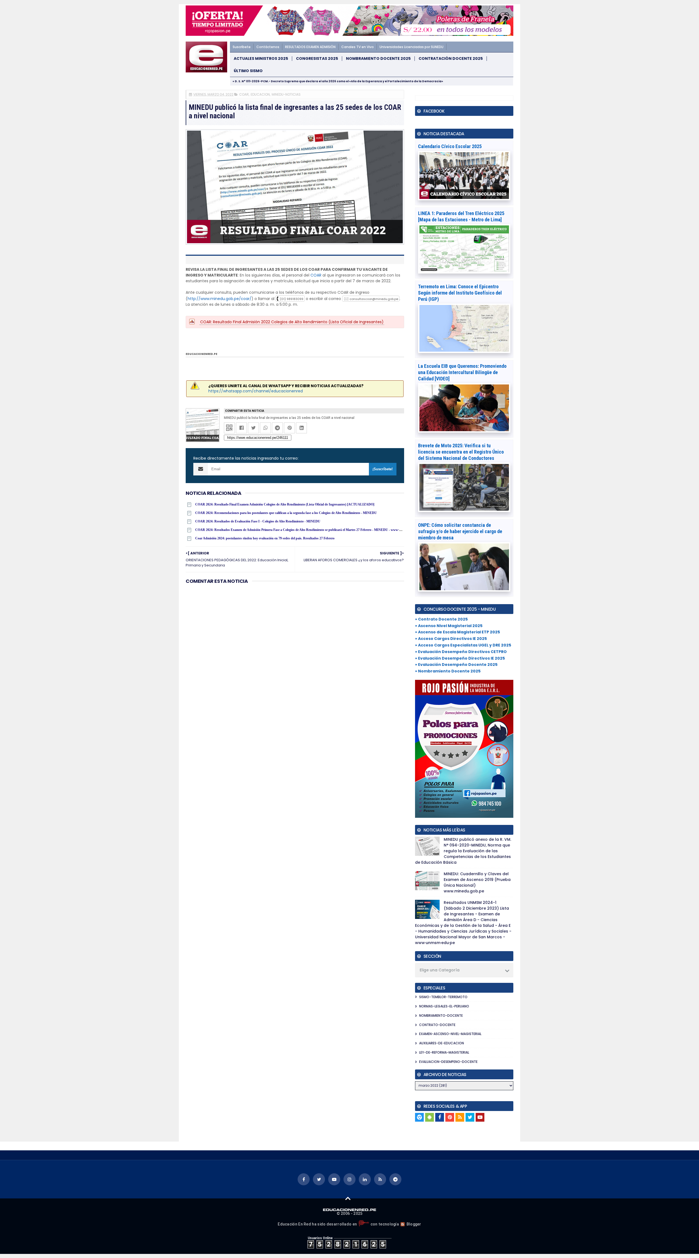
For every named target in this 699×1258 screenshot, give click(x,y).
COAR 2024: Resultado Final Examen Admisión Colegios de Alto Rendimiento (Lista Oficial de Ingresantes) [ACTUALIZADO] (284, 504)
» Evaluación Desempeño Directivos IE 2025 (460, 658)
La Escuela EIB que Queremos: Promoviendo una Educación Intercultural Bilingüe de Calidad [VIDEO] (462, 372)
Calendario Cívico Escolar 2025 (450, 146)
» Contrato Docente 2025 (441, 619)
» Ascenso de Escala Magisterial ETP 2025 (457, 632)
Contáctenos (267, 47)
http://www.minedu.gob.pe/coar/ (219, 298)
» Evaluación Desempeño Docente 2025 (456, 664)
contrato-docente (437, 1024)
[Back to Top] (348, 1198)
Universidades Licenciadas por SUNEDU (411, 47)
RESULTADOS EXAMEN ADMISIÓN (310, 47)
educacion (260, 94)
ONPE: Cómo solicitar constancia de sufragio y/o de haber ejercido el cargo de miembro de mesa (460, 531)
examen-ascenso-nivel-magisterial (450, 1033)
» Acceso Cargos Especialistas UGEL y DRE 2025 (463, 645)
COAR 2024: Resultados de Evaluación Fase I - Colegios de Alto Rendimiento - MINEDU (257, 521)
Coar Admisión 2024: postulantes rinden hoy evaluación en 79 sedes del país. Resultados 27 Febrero (264, 538)
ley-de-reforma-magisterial (444, 1052)
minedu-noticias (286, 94)
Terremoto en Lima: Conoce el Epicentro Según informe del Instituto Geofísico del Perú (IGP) (460, 293)
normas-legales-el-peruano (444, 1006)
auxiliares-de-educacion (441, 1043)
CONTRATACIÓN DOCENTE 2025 (451, 58)
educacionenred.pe (201, 354)
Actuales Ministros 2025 (261, 58)
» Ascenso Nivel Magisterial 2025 (448, 625)
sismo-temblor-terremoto (443, 997)
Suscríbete (242, 47)
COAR (315, 275)
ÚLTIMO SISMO (248, 71)
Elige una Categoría (440, 970)
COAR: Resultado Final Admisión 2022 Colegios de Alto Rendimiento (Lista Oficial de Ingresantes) (292, 322)
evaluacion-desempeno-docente (448, 1061)
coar (244, 94)
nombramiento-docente (441, 1015)
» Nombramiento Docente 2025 (448, 671)
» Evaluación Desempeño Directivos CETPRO (461, 651)
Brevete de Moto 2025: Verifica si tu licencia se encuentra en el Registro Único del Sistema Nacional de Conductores (461, 452)
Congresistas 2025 (317, 58)
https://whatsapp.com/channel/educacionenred (255, 391)
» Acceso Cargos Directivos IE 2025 (451, 638)
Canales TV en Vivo (357, 47)
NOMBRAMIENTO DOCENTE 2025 (378, 58)
